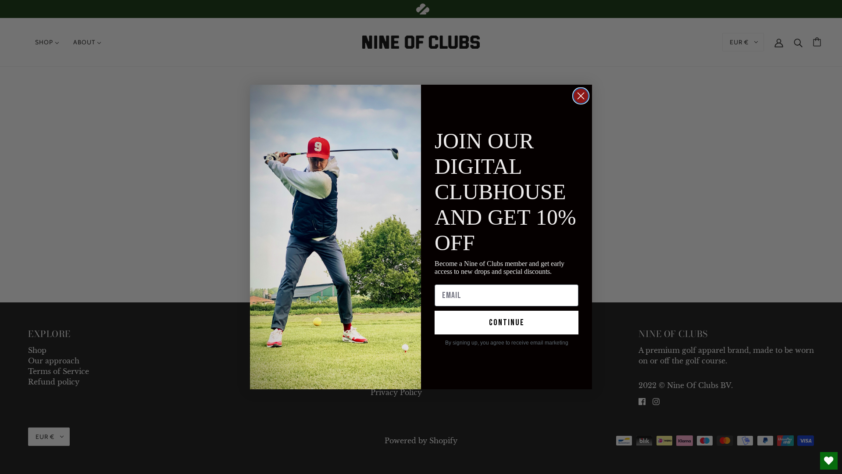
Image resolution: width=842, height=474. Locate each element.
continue (506, 322)
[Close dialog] (581, 96)
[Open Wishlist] (829, 461)
